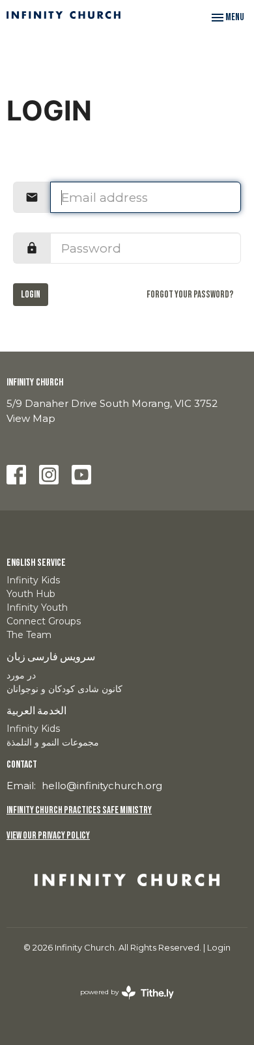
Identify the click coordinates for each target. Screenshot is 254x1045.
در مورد (21, 675)
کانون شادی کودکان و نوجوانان (64, 689)
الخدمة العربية (36, 711)
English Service (36, 563)
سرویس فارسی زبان (51, 657)
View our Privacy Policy (48, 835)
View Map (31, 418)
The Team (29, 635)
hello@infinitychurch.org (102, 785)
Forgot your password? (190, 294)
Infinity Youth (37, 607)
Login (30, 294)
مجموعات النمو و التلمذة (53, 742)
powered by (121, 1003)
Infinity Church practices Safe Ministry (79, 810)
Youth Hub (31, 594)
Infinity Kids (33, 580)
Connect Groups (44, 621)
